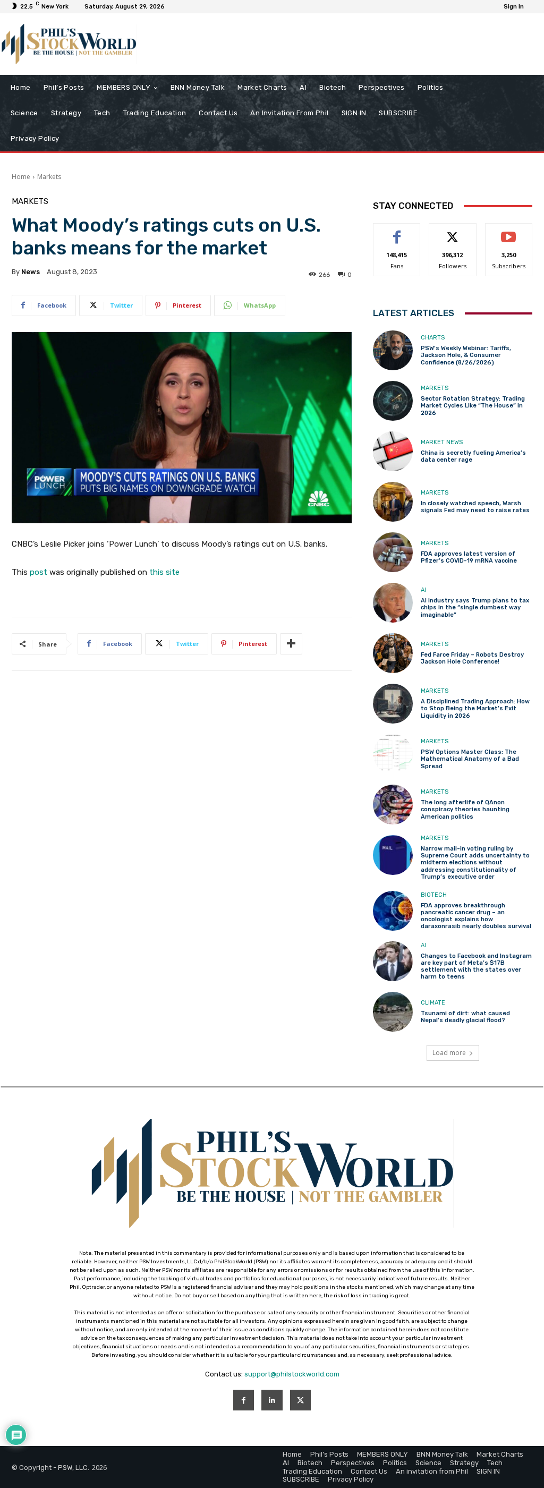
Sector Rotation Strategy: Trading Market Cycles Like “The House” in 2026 (473, 405)
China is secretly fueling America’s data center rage (473, 456)
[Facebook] (243, 1400)
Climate (433, 1003)
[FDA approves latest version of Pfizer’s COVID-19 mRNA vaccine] (393, 552)
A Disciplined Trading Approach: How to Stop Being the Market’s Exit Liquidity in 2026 (475, 708)
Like (397, 231)
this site (164, 572)
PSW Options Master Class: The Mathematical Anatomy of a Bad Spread (470, 759)
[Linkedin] (271, 1400)
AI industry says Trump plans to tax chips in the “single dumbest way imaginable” (475, 607)
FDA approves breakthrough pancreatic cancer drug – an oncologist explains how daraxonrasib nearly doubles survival (476, 916)
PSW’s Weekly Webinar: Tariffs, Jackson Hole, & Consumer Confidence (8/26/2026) (466, 355)
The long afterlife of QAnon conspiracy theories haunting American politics (465, 809)
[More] (291, 643)
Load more (449, 1052)
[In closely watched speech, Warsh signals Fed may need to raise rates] (393, 502)
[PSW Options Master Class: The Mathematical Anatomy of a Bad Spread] (393, 754)
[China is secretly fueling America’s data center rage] (393, 451)
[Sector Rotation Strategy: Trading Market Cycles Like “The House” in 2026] (393, 401)
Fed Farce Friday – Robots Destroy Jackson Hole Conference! (472, 658)
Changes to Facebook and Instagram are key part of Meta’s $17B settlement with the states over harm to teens (476, 967)
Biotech (434, 895)
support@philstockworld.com (291, 1374)
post (38, 572)
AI (423, 590)
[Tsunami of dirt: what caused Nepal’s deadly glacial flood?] (393, 1012)
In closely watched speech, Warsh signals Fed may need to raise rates (475, 507)
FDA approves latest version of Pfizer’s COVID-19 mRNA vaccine (469, 557)
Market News (442, 442)
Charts (433, 338)
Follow (452, 231)
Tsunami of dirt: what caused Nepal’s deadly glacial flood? (465, 1017)
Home (21, 176)
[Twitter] (300, 1400)
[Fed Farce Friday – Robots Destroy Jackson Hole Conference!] (393, 653)
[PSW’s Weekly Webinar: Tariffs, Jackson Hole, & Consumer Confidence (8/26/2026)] (393, 350)
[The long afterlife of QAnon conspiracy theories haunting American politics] (393, 804)
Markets (49, 176)
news (30, 271)
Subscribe (508, 231)
